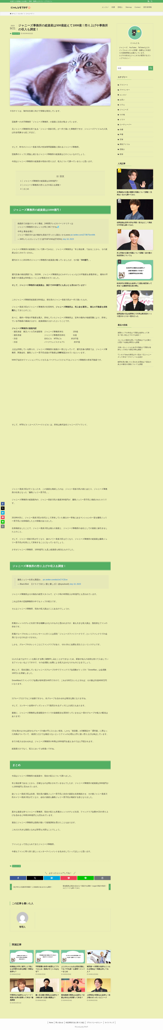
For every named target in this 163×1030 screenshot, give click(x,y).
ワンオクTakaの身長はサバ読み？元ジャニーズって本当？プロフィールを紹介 (134, 356)
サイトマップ (109, 1022)
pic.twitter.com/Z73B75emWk (83, 235)
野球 (121, 154)
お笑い (122, 100)
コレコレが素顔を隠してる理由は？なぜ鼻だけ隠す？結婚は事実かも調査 (134, 341)
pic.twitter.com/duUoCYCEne (55, 580)
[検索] (151, 1)
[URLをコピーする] (102, 878)
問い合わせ (59, 1022)
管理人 (22, 927)
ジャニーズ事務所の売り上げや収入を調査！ (42, 185)
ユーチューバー (125, 124)
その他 (122, 115)
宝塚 (121, 139)
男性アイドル (125, 144)
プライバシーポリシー (94, 1022)
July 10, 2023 (75, 584)
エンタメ (123, 95)
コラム (122, 105)
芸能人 (122, 149)
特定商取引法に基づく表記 (75, 1022)
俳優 (121, 129)
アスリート (124, 85)
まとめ (26, 189)
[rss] (148, 1)
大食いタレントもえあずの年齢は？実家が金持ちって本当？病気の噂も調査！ (134, 348)
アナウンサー (125, 90)
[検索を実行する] (150, 68)
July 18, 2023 (68, 239)
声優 (121, 134)
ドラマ (122, 120)
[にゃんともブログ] (20, 7)
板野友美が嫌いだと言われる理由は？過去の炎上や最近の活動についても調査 (134, 363)
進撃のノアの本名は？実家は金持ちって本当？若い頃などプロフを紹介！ (133, 334)
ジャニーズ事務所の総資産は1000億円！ (41, 181)
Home (51, 1022)
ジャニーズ (16, 33)
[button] (18, 878)
